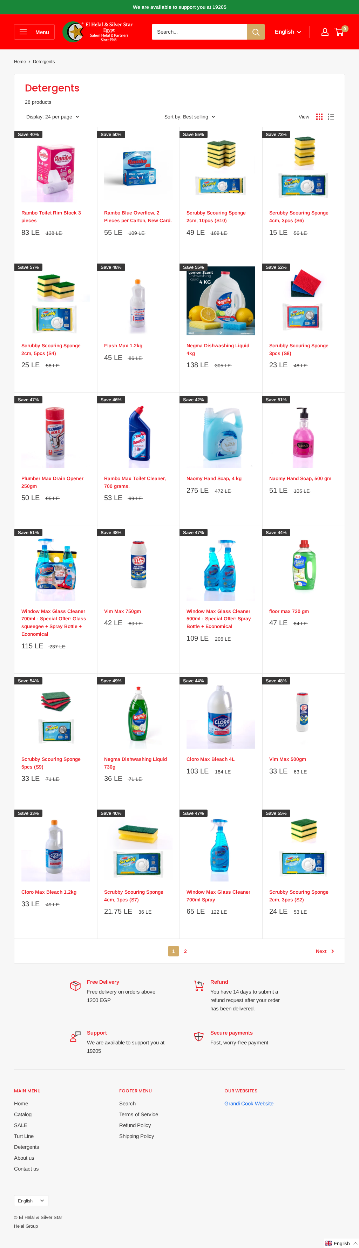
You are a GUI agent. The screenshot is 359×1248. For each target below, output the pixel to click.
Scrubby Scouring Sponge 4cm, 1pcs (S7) (133, 895)
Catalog (23, 1114)
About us (24, 1158)
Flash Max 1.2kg (123, 345)
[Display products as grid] (319, 117)
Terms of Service (138, 1114)
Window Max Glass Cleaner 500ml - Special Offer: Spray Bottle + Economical (219, 618)
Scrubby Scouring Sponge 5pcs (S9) (51, 763)
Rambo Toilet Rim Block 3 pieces (51, 216)
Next (321, 951)
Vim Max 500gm (287, 759)
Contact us (26, 1169)
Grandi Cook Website (248, 1103)
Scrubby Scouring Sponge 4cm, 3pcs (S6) (298, 216)
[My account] (324, 32)
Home (20, 61)
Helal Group (26, 1226)
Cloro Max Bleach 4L (211, 759)
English (25, 1200)
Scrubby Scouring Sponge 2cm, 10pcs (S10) (216, 216)
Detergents (26, 1147)
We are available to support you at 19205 (179, 7)
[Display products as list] (331, 117)
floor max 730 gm (289, 611)
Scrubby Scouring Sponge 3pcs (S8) (298, 349)
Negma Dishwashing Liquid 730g (135, 763)
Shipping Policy (136, 1136)
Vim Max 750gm (122, 611)
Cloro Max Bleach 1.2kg (48, 892)
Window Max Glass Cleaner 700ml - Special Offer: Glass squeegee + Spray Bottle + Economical (53, 622)
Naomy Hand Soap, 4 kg (214, 478)
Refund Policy (135, 1125)
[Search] (256, 32)
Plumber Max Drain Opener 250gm (52, 482)
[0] (339, 32)
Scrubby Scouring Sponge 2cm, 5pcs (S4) (51, 349)
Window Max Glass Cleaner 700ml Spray (218, 895)
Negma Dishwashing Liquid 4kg (218, 349)
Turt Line (24, 1136)
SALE (20, 1125)
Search (127, 1103)
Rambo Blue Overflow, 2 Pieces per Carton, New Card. (138, 216)
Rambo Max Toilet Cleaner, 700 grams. (135, 482)
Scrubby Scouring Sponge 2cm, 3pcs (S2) (298, 895)
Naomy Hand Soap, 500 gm (300, 478)
